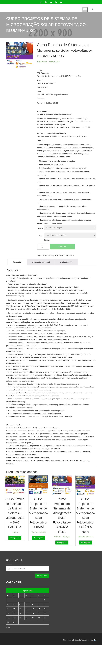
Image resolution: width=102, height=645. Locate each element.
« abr (8, 628)
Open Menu (84, 9)
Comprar (62, 247)
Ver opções (15, 538)
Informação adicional (41, 262)
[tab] (17, 262)
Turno (41, 236)
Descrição (17, 262)
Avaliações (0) (66, 262)
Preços (40, 228)
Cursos (44, 255)
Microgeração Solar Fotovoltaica (61, 255)
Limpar (47, 240)
